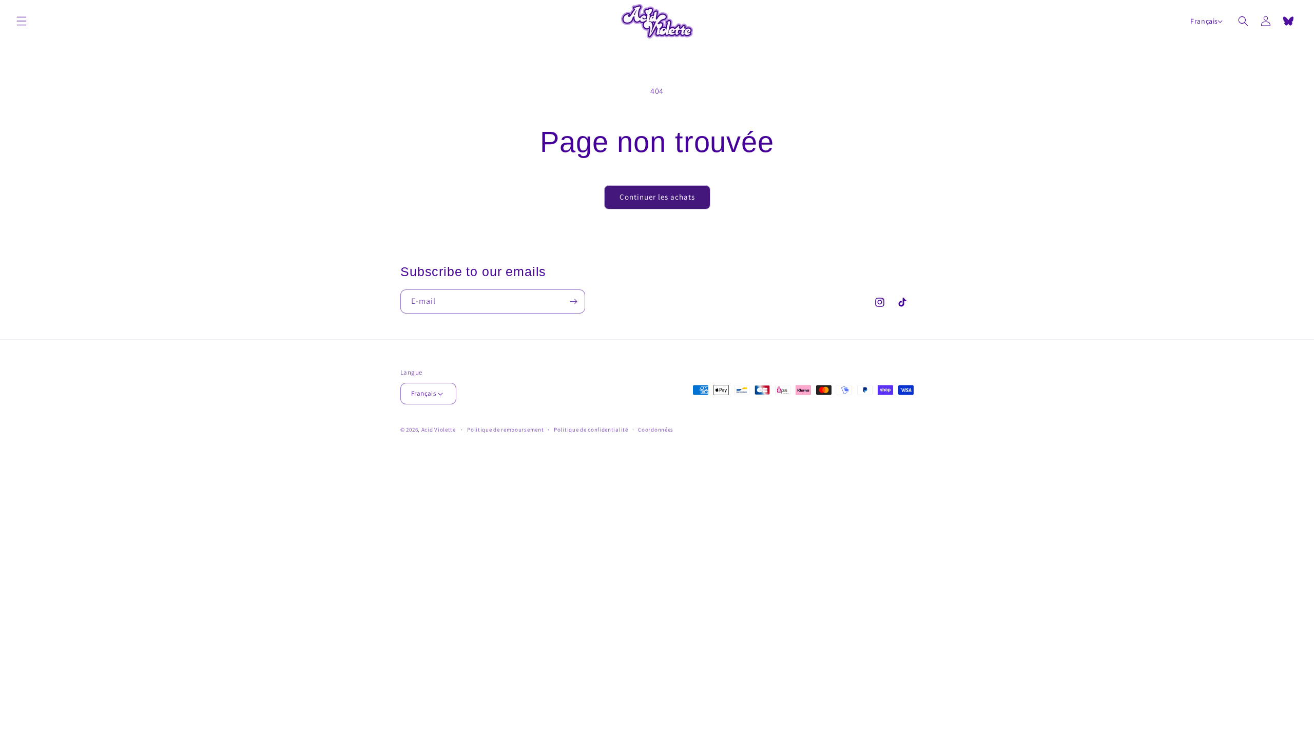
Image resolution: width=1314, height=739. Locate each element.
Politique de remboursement (505, 429)
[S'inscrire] (573, 301)
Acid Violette (438, 429)
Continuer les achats (657, 197)
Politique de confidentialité (591, 429)
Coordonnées (655, 429)
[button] (21, 21)
